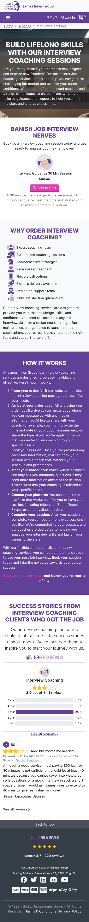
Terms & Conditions (40, 911)
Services (24, 26)
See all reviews (44, 734)
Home (8, 26)
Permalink (39, 796)
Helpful (8, 796)
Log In (69, 17)
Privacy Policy (70, 911)
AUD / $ (51, 17)
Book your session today (23, 576)
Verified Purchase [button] (27, 760)
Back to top (44, 824)
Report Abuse (23, 796)
